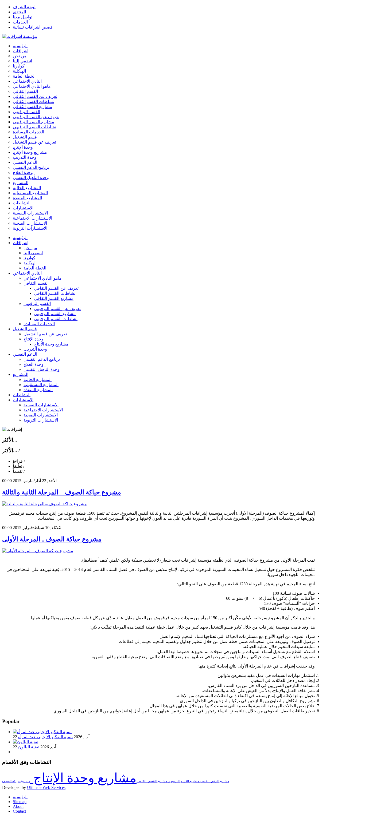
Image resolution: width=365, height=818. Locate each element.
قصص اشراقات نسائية (33, 27)
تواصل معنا (22, 17)
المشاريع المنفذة (38, 389)
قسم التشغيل (25, 329)
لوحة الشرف (24, 7)
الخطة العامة (35, 268)
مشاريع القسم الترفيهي (55, 313)
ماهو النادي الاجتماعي (42, 278)
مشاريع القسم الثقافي (53, 298)
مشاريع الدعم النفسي (214, 781)
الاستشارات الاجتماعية (43, 410)
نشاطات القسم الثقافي (54, 293)
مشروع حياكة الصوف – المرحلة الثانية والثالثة (61, 492)
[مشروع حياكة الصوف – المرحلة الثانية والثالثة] (44, 504)
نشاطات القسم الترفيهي (55, 318)
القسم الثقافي (36, 283)
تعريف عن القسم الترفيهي (57, 308)
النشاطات (21, 394)
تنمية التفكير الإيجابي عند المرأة (45, 736)
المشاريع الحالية (38, 379)
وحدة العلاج (34, 364)
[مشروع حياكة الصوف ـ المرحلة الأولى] (37, 551)
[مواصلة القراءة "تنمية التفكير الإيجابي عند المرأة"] (42, 731)
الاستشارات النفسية (41, 405)
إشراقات (20, 242)
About (18, 806)
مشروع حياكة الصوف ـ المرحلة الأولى (52, 539)
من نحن (30, 247)
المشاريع (20, 374)
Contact (19, 811)
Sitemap (19, 801)
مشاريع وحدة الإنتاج (51, 344)
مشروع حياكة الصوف (16, 781)
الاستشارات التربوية (41, 420)
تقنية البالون (28, 747)
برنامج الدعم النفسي (42, 359)
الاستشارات (23, 400)
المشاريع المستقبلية (41, 384)
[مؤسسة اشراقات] (19, 36)
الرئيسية (20, 237)
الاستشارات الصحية (41, 415)
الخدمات (20, 22)
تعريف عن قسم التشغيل (45, 334)
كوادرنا (29, 258)
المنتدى (19, 12)
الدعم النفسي (25, 354)
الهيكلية (30, 263)
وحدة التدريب (35, 349)
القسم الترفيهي (37, 303)
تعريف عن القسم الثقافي (56, 288)
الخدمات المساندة (39, 323)
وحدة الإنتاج (34, 339)
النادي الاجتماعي (27, 273)
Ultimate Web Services (46, 787)
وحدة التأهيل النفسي (42, 369)
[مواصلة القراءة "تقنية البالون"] (25, 742)
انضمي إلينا (33, 253)
